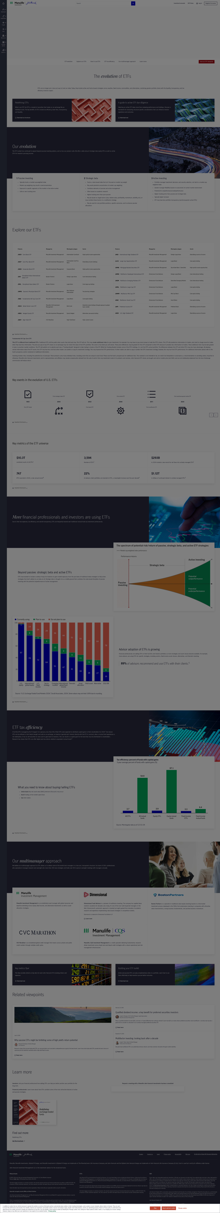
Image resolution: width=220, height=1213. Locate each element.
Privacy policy (52, 1211)
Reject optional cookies (169, 1208)
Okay (155, 1208)
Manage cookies (182, 1208)
